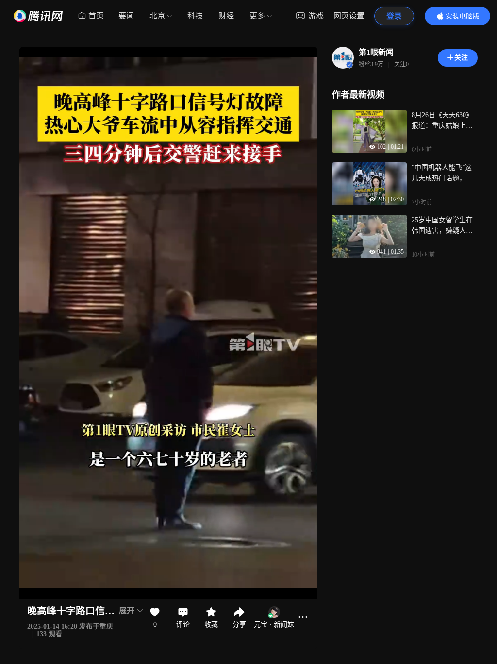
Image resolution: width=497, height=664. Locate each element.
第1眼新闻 (376, 52)
